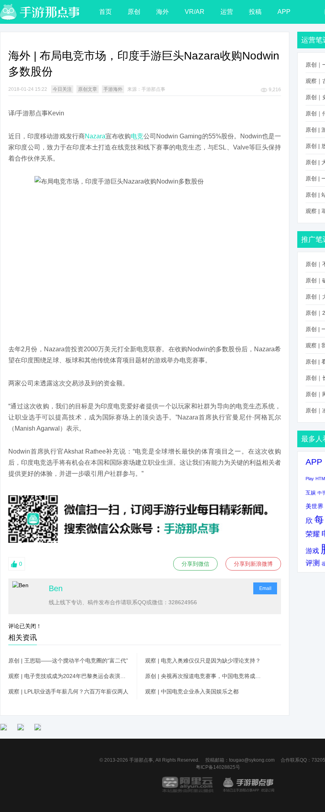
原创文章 (87, 89)
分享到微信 (195, 564)
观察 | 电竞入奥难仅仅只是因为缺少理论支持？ (203, 660)
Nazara (95, 136)
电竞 (137, 136)
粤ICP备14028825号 (218, 767)
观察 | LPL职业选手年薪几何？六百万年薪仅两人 (68, 691)
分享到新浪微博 (253, 564)
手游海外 (112, 89)
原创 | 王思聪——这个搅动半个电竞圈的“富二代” (68, 660)
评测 (313, 563)
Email (265, 588)
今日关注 (62, 89)
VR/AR (195, 11)
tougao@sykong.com (252, 760)
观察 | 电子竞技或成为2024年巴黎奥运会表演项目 (68, 676)
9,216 (275, 89)
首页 (105, 11)
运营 (226, 11)
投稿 (255, 11)
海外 (162, 11)
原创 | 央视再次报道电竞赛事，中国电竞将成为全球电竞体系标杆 (205, 676)
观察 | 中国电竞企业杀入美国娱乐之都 (192, 691)
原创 (134, 11)
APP (284, 11)
